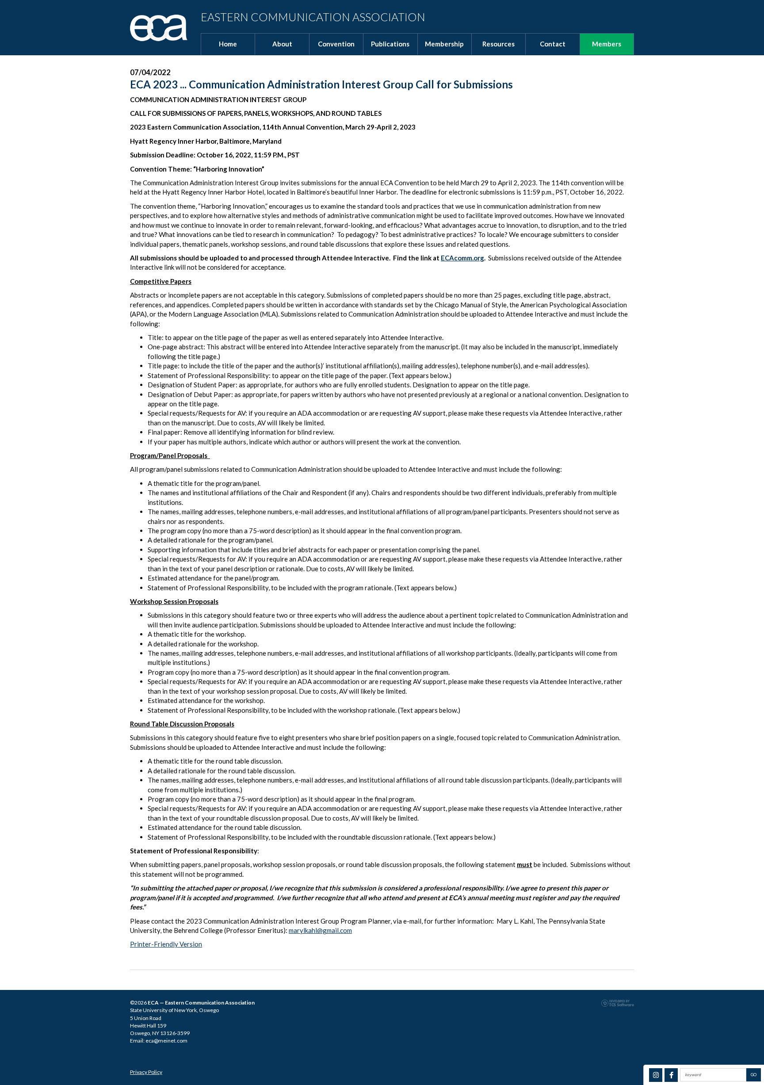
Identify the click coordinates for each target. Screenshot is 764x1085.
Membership (444, 44)
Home (228, 44)
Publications (390, 44)
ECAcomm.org (462, 258)
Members (606, 44)
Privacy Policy (146, 1072)
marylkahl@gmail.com (320, 930)
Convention (336, 44)
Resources (498, 44)
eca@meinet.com (166, 1040)
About (282, 44)
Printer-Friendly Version (166, 944)
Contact (552, 44)
